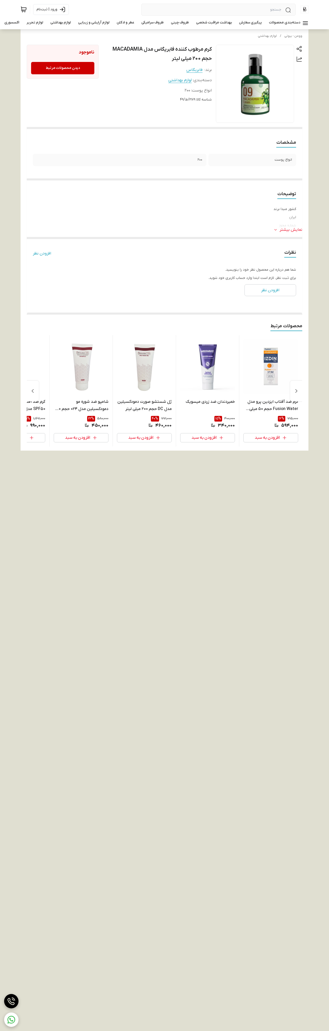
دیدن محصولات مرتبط (63, 68)
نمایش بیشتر (291, 229)
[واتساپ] (11, 1019)
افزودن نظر (42, 253)
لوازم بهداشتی (267, 36)
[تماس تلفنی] (11, 1001)
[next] (32, 391)
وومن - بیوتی (293, 36)
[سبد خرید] (24, 9)
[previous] (296, 391)
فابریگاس (194, 69)
